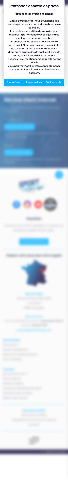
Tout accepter (54, 82)
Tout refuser (14, 82)
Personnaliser (34, 82)
